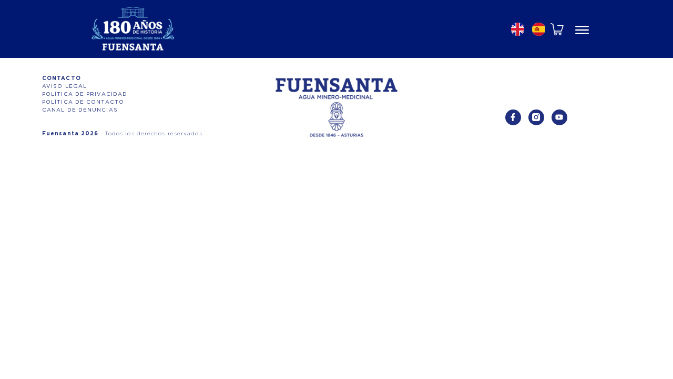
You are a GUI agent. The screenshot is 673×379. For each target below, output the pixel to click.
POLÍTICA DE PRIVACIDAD (84, 94)
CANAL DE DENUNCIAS (80, 110)
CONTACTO (61, 78)
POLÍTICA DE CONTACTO (83, 102)
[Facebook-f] (513, 117)
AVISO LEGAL (64, 86)
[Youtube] (559, 117)
